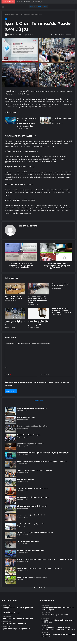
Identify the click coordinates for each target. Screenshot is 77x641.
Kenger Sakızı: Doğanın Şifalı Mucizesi (31, 515)
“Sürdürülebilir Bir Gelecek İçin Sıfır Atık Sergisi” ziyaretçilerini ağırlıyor (42, 453)
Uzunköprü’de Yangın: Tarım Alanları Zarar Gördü (35, 533)
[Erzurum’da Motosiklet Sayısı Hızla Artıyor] (10, 428)
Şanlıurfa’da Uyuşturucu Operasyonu (30, 444)
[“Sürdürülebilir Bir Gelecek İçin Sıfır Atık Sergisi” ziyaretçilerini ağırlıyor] (10, 455)
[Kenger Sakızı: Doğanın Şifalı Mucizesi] (10, 517)
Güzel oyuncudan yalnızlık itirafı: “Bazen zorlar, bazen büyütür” (40, 568)
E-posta (8, 375)
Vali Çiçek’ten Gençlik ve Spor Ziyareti (31, 551)
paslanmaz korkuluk (38, 588)
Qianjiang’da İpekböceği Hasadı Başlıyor (32, 577)
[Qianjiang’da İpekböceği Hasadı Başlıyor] (10, 580)
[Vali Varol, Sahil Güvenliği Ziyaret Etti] (10, 526)
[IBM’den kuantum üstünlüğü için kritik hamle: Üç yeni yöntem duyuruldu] (38, 313)
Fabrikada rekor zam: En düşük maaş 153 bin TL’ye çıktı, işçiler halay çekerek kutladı (37, 299)
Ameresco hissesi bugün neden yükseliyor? (61, 285)
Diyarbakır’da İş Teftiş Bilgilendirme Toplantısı (13, 297)
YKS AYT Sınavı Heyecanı (26, 417)
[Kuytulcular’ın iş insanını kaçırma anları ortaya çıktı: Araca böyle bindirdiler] (10, 562)
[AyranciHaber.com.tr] (38, 6)
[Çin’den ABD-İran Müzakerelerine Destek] (10, 509)
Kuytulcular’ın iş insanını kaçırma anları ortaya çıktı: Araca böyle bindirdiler (44, 559)
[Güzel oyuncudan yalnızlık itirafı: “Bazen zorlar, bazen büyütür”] (10, 571)
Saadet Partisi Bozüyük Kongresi (29, 435)
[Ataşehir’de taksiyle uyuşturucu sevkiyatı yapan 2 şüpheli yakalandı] (10, 464)
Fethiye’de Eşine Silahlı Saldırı (28, 542)
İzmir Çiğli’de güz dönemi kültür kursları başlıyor (34, 470)
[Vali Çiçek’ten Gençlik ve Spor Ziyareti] (10, 553)
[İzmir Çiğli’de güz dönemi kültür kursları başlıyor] (10, 473)
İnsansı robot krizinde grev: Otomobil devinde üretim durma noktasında (15, 323)
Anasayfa (9, 14)
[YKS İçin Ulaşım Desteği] (10, 482)
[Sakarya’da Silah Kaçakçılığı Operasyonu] (10, 411)
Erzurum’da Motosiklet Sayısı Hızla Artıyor (29, 1)
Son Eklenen (38, 401)
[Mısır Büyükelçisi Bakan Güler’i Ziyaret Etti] (10, 491)
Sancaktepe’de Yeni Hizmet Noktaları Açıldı (33, 497)
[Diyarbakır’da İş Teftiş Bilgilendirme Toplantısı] (15, 289)
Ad (6, 367)
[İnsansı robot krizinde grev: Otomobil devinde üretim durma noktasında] (15, 313)
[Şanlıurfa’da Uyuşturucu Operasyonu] (10, 446)
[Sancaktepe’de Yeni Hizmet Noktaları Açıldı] (10, 500)
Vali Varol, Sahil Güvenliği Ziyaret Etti (30, 524)
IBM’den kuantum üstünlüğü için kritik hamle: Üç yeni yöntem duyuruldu (38, 323)
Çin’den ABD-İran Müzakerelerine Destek (32, 506)
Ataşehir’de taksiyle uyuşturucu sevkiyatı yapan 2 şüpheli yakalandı (42, 462)
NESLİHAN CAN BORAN (15, 34)
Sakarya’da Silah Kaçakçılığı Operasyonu (32, 408)
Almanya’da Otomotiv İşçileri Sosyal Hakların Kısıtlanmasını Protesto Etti (62, 310)
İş (13, 14)
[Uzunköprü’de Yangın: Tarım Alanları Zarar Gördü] (10, 535)
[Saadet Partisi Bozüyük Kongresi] (10, 437)
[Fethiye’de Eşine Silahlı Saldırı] (10, 544)
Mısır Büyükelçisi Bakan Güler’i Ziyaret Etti (32, 488)
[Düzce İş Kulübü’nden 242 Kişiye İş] (45, 120)
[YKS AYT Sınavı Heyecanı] (10, 420)
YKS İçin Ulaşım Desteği (25, 479)
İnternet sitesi (44, 375)
